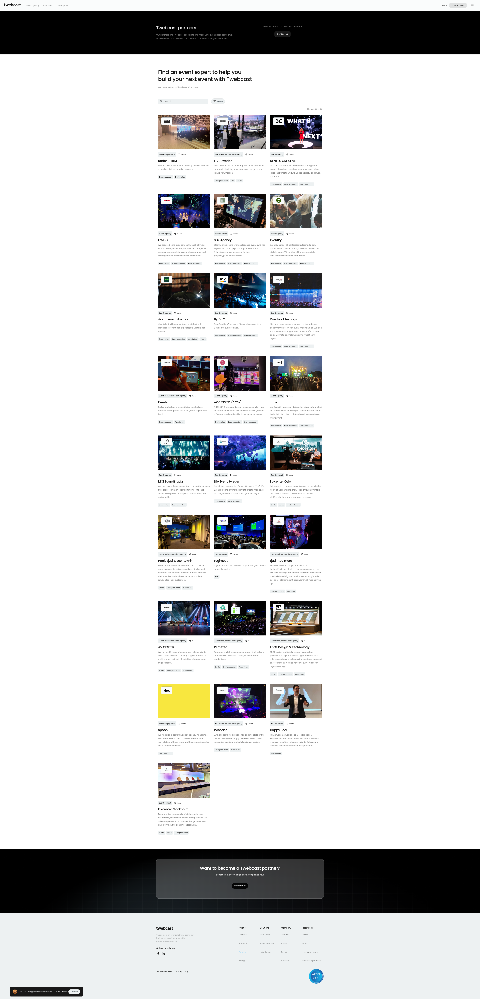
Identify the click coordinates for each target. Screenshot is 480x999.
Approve (74, 991)
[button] (472, 5)
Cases (305, 935)
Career (284, 943)
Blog (304, 943)
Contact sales (458, 5)
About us (285, 935)
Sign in (445, 5)
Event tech (48, 5)
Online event (265, 935)
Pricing (242, 960)
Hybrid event (265, 952)
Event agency (32, 5)
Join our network (310, 952)
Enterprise (63, 5)
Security (284, 952)
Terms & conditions (165, 971)
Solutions (243, 943)
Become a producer (311, 960)
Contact (285, 960)
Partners (242, 952)
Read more (61, 991)
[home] (12, 5)
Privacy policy (182, 971)
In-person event (267, 943)
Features (243, 935)
